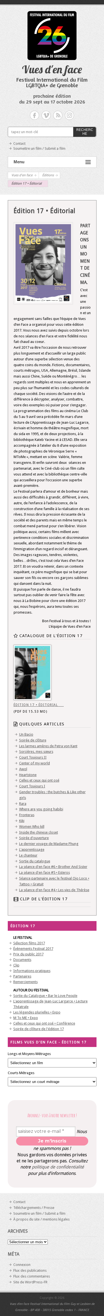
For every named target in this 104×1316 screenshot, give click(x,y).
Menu (19, 161)
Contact (19, 143)
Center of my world (34, 763)
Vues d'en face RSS (57, 115)
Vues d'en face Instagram (69, 115)
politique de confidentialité (58, 1167)
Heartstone (28, 775)
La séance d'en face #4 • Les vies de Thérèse (54, 890)
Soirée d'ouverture (34, 838)
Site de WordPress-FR (30, 1282)
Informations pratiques (31, 971)
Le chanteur (28, 855)
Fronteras (26, 815)
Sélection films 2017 (29, 943)
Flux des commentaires (31, 1276)
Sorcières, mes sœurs (36, 751)
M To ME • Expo (25, 1018)
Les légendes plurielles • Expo (36, 1012)
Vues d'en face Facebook (34, 115)
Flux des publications (30, 1270)
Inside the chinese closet (38, 832)
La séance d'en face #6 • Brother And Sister (53, 867)
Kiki (21, 821)
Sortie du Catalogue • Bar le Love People (45, 996)
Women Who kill (31, 826)
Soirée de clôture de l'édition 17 (38, 1029)
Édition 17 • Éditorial (39, 705)
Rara (22, 804)
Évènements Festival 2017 (33, 949)
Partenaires (22, 976)
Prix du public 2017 (28, 954)
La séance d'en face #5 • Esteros (44, 872)
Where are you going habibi (41, 809)
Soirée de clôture (32, 740)
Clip (16, 965)
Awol (23, 769)
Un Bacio (26, 734)
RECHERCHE (84, 132)
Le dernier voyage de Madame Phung (48, 844)
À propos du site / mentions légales (41, 1219)
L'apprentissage (31, 849)
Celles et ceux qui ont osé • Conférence (44, 1023)
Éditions (48, 175)
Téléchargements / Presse (33, 1208)
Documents (22, 960)
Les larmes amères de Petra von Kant (48, 746)
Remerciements (25, 982)
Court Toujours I (32, 786)
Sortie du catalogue (34, 861)
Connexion (22, 1265)
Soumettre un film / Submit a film (39, 148)
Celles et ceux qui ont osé (39, 780)
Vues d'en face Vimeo (46, 115)
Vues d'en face (52, 69)
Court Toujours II (33, 757)
